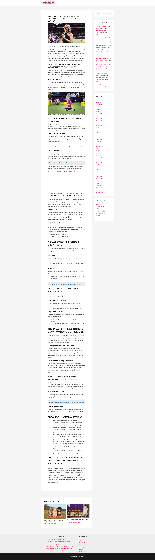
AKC (97, 204)
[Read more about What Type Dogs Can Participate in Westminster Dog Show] (55, 511)
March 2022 (98, 155)
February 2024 (99, 113)
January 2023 (99, 141)
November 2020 (99, 178)
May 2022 (98, 150)
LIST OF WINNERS (100, 211)
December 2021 (99, 162)
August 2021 (99, 164)
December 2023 (99, 118)
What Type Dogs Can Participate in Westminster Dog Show (53, 521)
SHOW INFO (97, 3)
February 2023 (99, 139)
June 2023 (98, 130)
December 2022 (99, 143)
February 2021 (99, 176)
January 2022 (99, 160)
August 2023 (99, 125)
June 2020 (98, 183)
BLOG (90, 3)
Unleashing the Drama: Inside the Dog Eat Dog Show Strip (58, 550)
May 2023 (98, 132)
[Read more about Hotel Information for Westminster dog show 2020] (78, 511)
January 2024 (99, 116)
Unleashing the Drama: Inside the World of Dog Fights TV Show (58, 546)
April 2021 (98, 171)
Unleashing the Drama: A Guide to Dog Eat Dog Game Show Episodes (103, 73)
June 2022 (98, 148)
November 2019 (99, 190)
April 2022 (98, 153)
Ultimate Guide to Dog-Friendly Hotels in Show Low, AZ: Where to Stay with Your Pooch (103, 39)
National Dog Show (100, 213)
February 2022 (99, 157)
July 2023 (98, 127)
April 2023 (98, 134)
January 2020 (99, 185)
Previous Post (45, 494)
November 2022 (99, 146)
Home (85, 3)
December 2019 (99, 187)
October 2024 (99, 102)
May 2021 (98, 169)
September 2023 (99, 123)
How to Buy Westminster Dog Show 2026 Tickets (58, 541)
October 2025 (99, 100)
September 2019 (99, 192)
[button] (100, 3)
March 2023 (98, 137)
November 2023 (99, 120)
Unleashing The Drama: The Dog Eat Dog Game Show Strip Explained (103, 66)
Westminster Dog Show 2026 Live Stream (58, 539)
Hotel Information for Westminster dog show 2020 (77, 520)
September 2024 (99, 104)
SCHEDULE (98, 215)
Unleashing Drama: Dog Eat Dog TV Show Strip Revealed (59, 548)
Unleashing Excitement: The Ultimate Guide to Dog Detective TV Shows (103, 86)
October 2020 (99, 180)
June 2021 (98, 167)
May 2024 (98, 111)
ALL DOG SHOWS (107, 3)
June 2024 (98, 109)
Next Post (89, 494)
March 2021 (98, 174)
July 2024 (98, 106)
